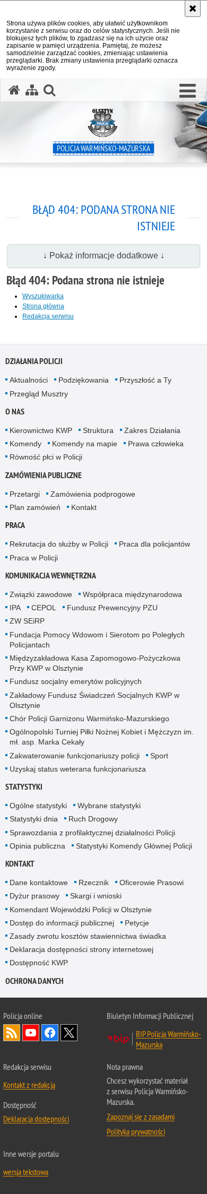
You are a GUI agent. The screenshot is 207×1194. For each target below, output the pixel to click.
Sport (159, 755)
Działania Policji (34, 361)
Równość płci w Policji (46, 457)
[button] (187, 91)
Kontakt (84, 507)
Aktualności (29, 380)
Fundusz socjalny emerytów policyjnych (76, 681)
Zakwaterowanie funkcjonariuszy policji (75, 755)
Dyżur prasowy (34, 896)
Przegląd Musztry (39, 394)
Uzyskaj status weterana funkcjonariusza (78, 769)
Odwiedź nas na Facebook (49, 1032)
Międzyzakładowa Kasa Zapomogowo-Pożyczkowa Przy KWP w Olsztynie (95, 663)
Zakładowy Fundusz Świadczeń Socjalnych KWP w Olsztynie (94, 700)
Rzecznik (94, 882)
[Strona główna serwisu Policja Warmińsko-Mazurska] (14, 90)
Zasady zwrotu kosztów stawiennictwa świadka (88, 936)
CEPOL (43, 607)
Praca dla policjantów (154, 544)
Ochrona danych (34, 981)
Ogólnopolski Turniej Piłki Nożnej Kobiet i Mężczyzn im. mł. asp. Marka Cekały (102, 737)
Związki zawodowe (41, 594)
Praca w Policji (34, 557)
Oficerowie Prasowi (151, 882)
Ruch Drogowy (93, 819)
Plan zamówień (35, 507)
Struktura (98, 430)
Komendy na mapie (84, 443)
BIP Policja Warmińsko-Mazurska (168, 1039)
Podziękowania (83, 380)
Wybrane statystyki (109, 805)
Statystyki (23, 786)
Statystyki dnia (34, 819)
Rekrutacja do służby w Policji (59, 544)
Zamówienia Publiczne (43, 475)
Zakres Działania (152, 430)
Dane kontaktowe (39, 882)
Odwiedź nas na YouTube (30, 1032)
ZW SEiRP (27, 621)
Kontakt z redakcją (29, 1084)
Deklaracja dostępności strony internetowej (81, 949)
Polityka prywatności (136, 1131)
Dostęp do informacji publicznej (62, 923)
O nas (14, 411)
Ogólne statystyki (38, 805)
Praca (15, 525)
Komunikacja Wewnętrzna (50, 575)
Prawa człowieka (156, 443)
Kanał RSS (11, 1032)
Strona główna (43, 306)
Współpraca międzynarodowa (132, 594)
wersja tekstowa (25, 1171)
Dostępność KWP (39, 962)
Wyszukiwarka (43, 296)
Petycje (137, 923)
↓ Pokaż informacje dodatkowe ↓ (104, 255)
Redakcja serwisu (48, 316)
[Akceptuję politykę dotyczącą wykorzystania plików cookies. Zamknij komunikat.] (193, 8)
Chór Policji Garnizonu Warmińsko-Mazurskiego (89, 718)
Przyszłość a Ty (145, 380)
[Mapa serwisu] (31, 90)
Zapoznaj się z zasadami (141, 1116)
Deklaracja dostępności (36, 1118)
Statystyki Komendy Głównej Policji (134, 846)
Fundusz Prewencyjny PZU (112, 607)
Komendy (25, 443)
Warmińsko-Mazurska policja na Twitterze (69, 1032)
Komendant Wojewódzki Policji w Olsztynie (81, 909)
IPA (15, 607)
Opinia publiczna (37, 846)
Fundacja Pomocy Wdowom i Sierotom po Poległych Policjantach (97, 639)
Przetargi (25, 494)
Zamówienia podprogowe (92, 494)
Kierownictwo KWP (41, 430)
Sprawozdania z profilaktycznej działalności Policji (92, 832)
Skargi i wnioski (96, 896)
